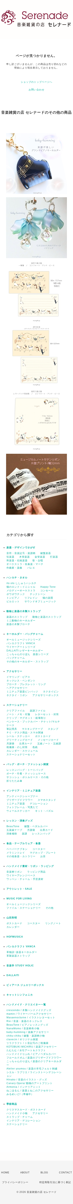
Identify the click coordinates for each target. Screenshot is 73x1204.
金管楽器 (40, 556)
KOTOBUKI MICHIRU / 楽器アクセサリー (31, 1046)
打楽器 (54, 556)
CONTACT (65, 1172)
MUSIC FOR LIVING (19, 898)
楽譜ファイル (38, 710)
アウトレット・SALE (19, 888)
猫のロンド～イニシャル (20, 586)
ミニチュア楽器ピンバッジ (22, 691)
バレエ (31, 567)
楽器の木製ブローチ (18, 624)
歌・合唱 (37, 560)
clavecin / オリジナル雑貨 (22, 1039)
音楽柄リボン (14, 871)
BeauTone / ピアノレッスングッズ (27, 1024)
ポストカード (43, 736)
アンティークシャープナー (22, 796)
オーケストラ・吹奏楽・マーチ (24, 564)
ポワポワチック (15, 594)
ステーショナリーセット (20, 754)
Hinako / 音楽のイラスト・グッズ (26, 1079)
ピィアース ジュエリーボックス (25, 985)
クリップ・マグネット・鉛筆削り (26, 718)
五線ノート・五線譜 (49, 743)
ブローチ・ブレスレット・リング (26, 684)
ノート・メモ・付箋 (18, 714)
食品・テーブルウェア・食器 (23, 843)
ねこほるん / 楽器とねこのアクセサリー (30, 1090)
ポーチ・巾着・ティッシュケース (26, 773)
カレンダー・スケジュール (22, 750)
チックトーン (38, 594)
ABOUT (25, 1172)
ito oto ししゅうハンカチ (21, 583)
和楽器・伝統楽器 (17, 560)
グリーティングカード (19, 739)
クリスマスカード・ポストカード (26, 1109)
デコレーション (39, 803)
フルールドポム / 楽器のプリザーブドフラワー (34, 1057)
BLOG (44, 1172)
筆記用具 (11, 729)
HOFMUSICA (14, 936)
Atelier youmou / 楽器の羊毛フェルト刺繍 (31, 1068)
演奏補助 (11, 833)
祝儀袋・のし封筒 (17, 747)
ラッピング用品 (36, 871)
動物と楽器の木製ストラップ (23, 611)
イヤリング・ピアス (18, 677)
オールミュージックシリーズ (23, 639)
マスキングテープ (32, 729)
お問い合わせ (36, 89)
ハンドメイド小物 (17, 1113)
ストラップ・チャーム (19, 1117)
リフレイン (31, 597)
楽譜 (24, 833)
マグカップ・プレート (43, 852)
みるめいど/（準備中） (20, 1094)
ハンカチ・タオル (17, 577)
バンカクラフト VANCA (20, 643)
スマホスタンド (47, 800)
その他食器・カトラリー (20, 856)
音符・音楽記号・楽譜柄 (20, 553)
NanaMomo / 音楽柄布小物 (22, 1028)
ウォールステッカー (18, 810)
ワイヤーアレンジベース (20, 875)
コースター (39, 849)
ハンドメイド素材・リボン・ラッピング (30, 866)
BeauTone (12, 826)
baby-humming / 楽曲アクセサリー (27, 1032)
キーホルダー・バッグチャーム (24, 634)
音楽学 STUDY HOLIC (20, 965)
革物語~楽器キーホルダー (21, 952)
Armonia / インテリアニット (23, 1086)
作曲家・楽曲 (14, 567)
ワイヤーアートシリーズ (20, 647)
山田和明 (11, 917)
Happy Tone (48, 586)
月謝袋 (10, 743)
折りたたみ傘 (14, 780)
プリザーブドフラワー (19, 800)
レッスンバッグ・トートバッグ (24, 770)
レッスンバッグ (41, 833)
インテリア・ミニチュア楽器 (23, 790)
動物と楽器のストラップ (46, 616)
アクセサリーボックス (45, 695)
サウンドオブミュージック (40, 601)
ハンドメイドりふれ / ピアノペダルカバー (31, 1054)
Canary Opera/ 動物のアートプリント (29, 1083)
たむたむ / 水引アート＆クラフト (26, 1050)
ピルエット (13, 601)
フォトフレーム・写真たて (22, 807)
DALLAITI (12, 975)
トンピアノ (13, 597)
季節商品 (11, 1104)
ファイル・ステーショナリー (23, 908)
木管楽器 (24, 556)
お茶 (43, 856)
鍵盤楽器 (45, 553)
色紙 (35, 747)
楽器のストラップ (17, 616)
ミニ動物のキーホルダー (20, 620)
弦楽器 (10, 556)
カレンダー (13, 927)
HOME (5, 1172)
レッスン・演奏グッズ (19, 820)
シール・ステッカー (18, 736)
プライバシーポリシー (15, 1182)
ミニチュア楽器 (15, 803)
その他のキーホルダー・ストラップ (27, 661)
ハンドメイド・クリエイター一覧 (26, 1004)
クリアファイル (15, 710)
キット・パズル (44, 810)
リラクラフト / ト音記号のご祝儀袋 (27, 1043)
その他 (50, 908)
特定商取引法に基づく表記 (55, 1182)
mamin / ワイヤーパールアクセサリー (29, 1013)
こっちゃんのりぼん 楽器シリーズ (27, 654)
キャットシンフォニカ (19, 994)
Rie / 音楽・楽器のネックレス (24, 1021)
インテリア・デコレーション (23, 1120)
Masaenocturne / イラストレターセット (30, 1017)
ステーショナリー (17, 705)
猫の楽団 (48, 597)
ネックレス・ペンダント (20, 680)
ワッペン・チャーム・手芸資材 (24, 879)
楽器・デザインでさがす (20, 547)
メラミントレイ (15, 852)
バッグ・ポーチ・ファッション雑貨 (27, 764)
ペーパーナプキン (17, 849)
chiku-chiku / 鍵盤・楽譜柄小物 (25, 1035)
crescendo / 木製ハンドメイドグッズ (28, 1010)
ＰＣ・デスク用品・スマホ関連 (24, 732)
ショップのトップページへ (36, 82)
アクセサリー (14, 671)
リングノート (53, 923)
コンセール (47, 590)
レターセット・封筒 (47, 714)
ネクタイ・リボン (17, 695)
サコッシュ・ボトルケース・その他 (27, 777)
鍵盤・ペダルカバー (36, 826)
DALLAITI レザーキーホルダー (24, 650)
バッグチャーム (15, 657)
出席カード (25, 743)
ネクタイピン (51, 691)
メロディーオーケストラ (20, 590)
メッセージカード (48, 739)
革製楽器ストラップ (18, 955)
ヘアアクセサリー (17, 688)
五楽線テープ (14, 830)
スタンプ (53, 729)
